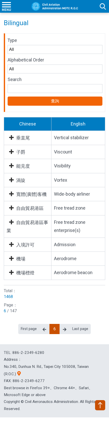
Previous (44, 329)
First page (29, 329)
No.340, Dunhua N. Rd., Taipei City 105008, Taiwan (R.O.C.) (46, 370)
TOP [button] (100, 405)
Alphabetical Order (26, 59)
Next (65, 329)
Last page (80, 329)
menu (6, 6)
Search (15, 79)
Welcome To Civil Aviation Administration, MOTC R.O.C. (54, 6)
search (102, 6)
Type (12, 40)
